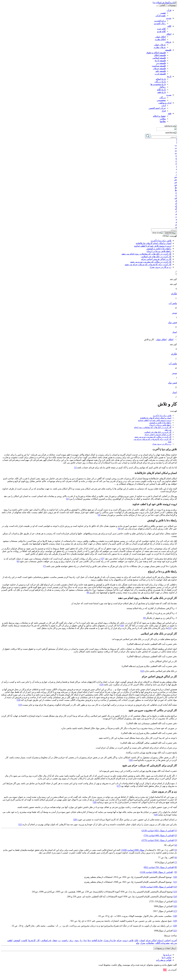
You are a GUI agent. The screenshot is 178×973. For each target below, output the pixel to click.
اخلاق (168, 34)
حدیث (168, 18)
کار (38, 940)
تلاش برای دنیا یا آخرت (161, 240)
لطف (10, 940)
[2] (67, 499)
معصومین (161, 100)
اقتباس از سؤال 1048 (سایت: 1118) (156, 872)
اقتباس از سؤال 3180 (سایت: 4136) (156, 887)
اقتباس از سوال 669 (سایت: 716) (159, 835)
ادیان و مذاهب (164, 103)
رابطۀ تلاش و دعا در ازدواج (159, 251)
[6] (18, 561)
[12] (142, 671)
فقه (169, 113)
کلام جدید (161, 29)
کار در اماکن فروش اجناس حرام (156, 259)
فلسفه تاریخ (160, 60)
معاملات (150, 943)
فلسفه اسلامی (159, 58)
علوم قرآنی (160, 15)
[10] (122, 625)
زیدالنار (162, 87)
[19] (156, 814)
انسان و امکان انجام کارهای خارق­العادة (153, 243)
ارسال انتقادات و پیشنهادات (165, 948)
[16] (131, 760)
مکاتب (163, 118)
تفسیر (163, 13)
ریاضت (65, 940)
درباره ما (167, 955)
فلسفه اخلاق (160, 55)
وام (137, 943)
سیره (168, 95)
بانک (136, 940)
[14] (18, 700)
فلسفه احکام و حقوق (156, 52)
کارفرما (32, 940)
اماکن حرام (151, 940)
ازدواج (160, 940)
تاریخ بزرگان (160, 81)
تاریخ (169, 76)
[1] (75, 467)
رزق (71, 940)
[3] (99, 515)
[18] (95, 802)
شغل (54, 940)
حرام (119, 940)
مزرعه (174, 943)
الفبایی (162, 5)
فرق (164, 111)
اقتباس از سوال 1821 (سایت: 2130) (158, 830)
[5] (102, 558)
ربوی (77, 940)
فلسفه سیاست (159, 66)
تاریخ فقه (161, 92)
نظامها (163, 121)
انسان (142, 940)
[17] (118, 786)
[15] (20, 705)
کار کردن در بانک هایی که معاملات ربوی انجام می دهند (146, 254)
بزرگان (162, 97)
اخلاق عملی (160, 36)
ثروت (125, 940)
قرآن (169, 10)
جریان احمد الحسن (157, 108)
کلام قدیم (161, 31)
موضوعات (172, 5)
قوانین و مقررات (163, 960)
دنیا (85, 940)
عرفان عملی (160, 44)
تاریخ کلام (161, 89)
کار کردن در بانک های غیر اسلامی (156, 256)
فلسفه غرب (160, 74)
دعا (89, 940)
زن (59, 940)
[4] (119, 528)
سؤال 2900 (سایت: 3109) (132, 850)
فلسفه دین (161, 63)
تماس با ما (166, 957)
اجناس (167, 940)
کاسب (24, 940)
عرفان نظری (160, 47)
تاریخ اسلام (161, 79)
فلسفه (168, 50)
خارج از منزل (110, 940)
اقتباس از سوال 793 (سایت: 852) (159, 867)
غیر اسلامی (46, 940)
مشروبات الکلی (162, 943)
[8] (88, 592)
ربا (81, 940)
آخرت (174, 940)
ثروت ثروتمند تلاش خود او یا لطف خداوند (152, 246)
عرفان (168, 42)
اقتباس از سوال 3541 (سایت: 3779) (158, 840)
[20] (75, 819)
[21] (20, 824)
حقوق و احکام (159, 116)
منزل (142, 943)
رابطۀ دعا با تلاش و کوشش (158, 248)
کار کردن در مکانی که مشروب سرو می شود (150, 262)
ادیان (163, 105)
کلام (169, 26)
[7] (44, 566)
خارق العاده (97, 940)
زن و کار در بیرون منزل (160, 267)
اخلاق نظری (160, 39)
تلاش (131, 940)
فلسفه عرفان (159, 68)
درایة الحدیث (160, 21)
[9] (144, 618)
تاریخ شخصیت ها (158, 84)
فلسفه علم (160, 71)
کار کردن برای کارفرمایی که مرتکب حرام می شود (148, 264)
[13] (101, 684)
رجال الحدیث (160, 23)
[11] (169, 628)
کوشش (16, 940)
